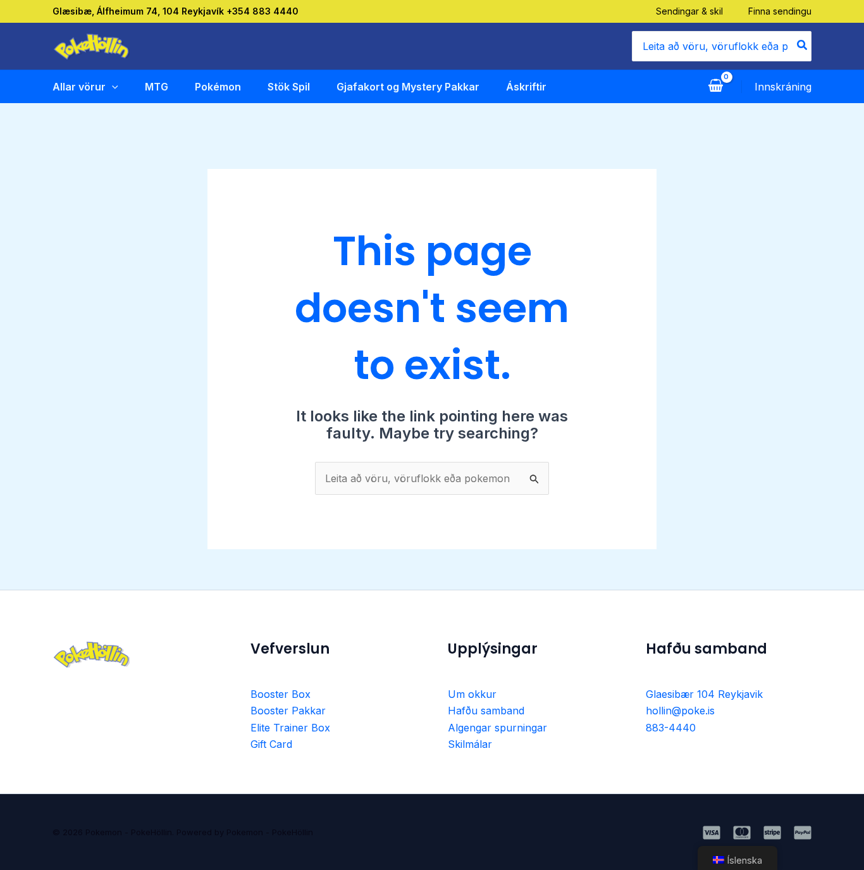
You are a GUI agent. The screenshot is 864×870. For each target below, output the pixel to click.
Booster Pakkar (288, 710)
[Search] (802, 46)
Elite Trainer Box (290, 727)
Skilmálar (470, 744)
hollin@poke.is (680, 710)
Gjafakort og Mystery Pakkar (407, 86)
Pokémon (218, 86)
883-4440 (671, 727)
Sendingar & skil (689, 11)
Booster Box (280, 694)
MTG (156, 86)
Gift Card (271, 744)
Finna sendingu (780, 11)
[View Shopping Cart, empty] (715, 86)
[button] (112, 86)
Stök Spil (289, 86)
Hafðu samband (486, 710)
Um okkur (472, 694)
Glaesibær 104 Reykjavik (704, 694)
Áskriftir (526, 86)
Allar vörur (79, 86)
